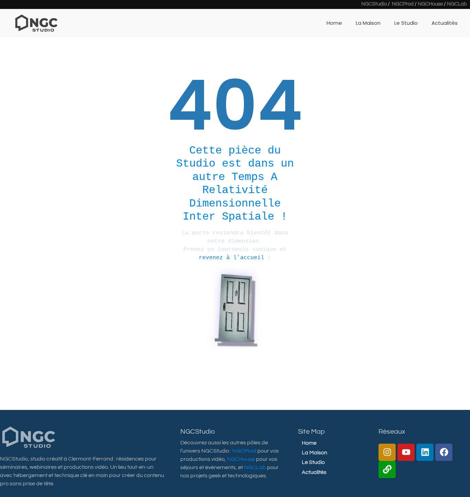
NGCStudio (374, 4)
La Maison (368, 23)
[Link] (387, 469)
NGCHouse (430, 4)
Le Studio (406, 23)
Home (334, 23)
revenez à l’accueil (231, 258)
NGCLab (457, 4)
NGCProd (403, 4)
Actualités (444, 23)
